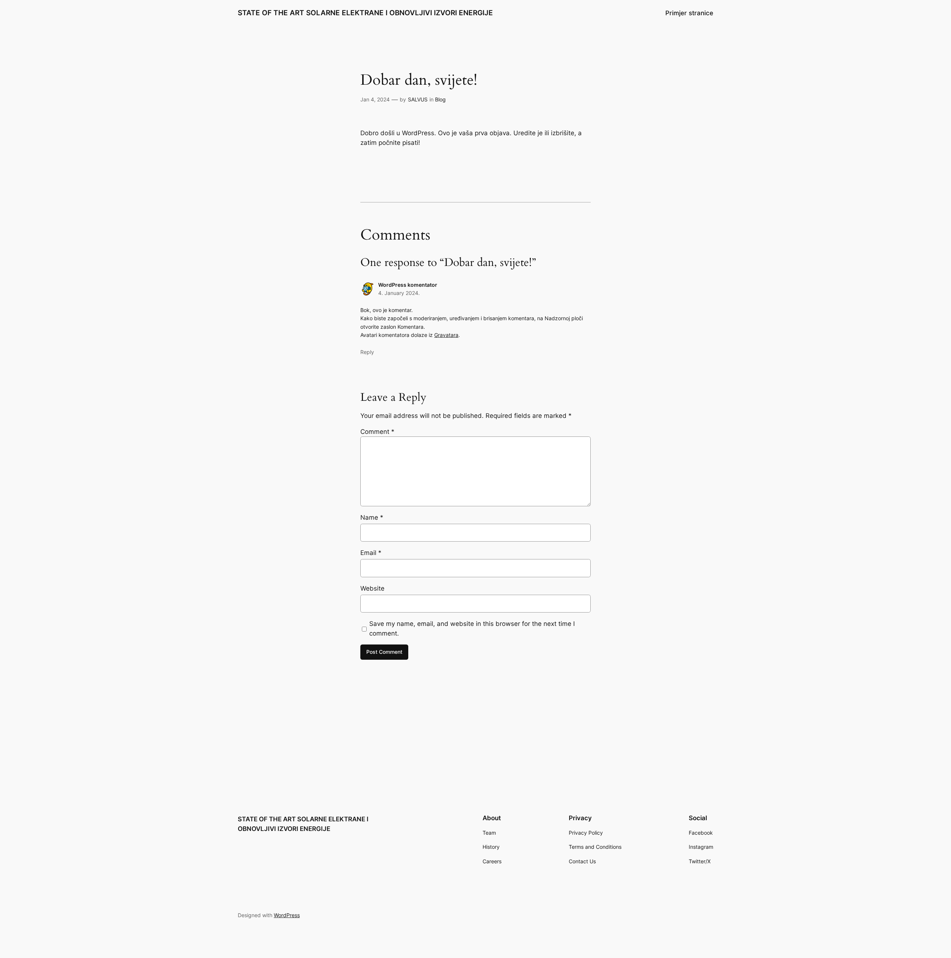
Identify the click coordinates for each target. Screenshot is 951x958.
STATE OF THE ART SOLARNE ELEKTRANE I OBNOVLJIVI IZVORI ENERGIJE (365, 12)
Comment (377, 431)
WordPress (287, 915)
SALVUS (418, 99)
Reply (367, 352)
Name (371, 517)
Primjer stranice (689, 13)
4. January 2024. (399, 293)
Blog (440, 99)
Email (371, 552)
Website (372, 588)
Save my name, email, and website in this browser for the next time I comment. (472, 628)
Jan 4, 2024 (375, 99)
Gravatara (446, 335)
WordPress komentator (407, 285)
